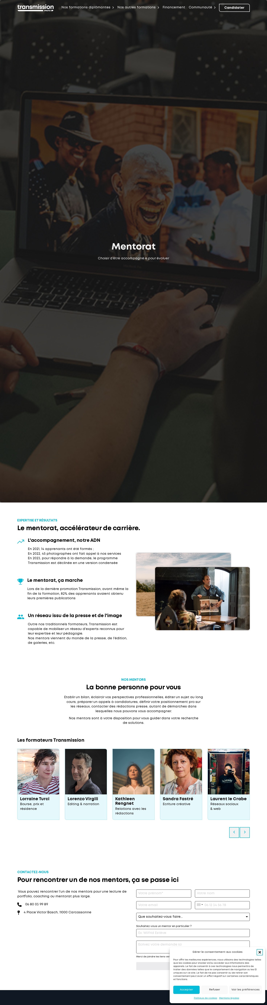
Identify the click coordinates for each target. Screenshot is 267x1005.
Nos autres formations (136, 7)
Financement (174, 7)
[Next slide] (245, 784)
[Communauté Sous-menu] (214, 7)
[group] (38, 784)
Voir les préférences (245, 989)
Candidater (234, 7)
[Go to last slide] (21, 784)
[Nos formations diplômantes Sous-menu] (113, 7)
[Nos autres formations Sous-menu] (158, 7)
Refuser (214, 989)
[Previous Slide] (234, 832)
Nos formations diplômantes (85, 7)
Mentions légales (229, 998)
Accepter (186, 989)
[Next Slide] (245, 832)
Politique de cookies (205, 998)
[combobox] (200, 904)
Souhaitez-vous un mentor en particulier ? (164, 926)
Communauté (200, 7)
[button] (260, 952)
